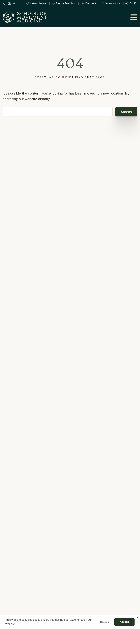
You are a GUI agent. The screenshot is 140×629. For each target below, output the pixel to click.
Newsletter (112, 3)
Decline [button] (104, 621)
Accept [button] (124, 621)
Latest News (38, 3)
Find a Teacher (66, 3)
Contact (90, 3)
